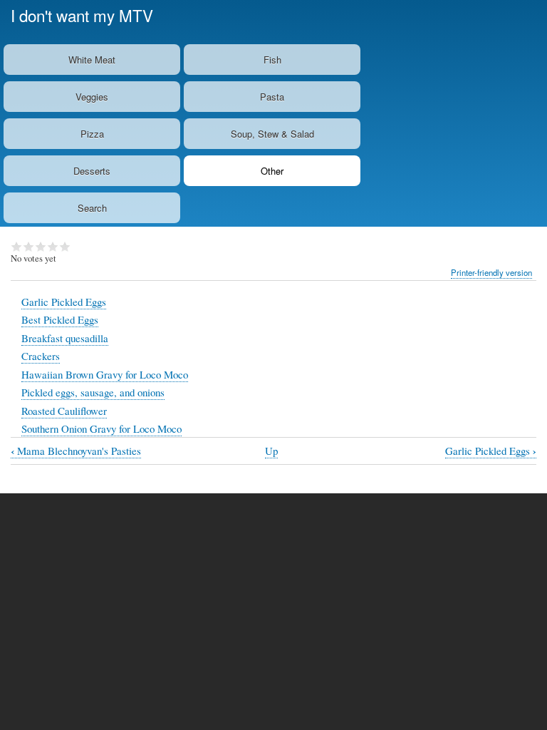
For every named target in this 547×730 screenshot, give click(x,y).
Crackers (40, 356)
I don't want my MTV (82, 15)
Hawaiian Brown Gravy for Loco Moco (104, 374)
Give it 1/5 (17, 246)
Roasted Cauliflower (64, 410)
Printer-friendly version (491, 272)
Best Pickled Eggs (59, 319)
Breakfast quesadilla (64, 338)
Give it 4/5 (53, 246)
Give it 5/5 (65, 246)
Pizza (92, 133)
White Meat (91, 59)
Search (92, 208)
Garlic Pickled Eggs (63, 301)
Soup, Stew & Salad (272, 133)
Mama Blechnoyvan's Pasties (76, 450)
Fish (272, 59)
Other (272, 171)
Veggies (91, 96)
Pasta (272, 96)
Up (271, 450)
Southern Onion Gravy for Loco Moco (101, 428)
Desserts (91, 171)
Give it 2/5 (29, 246)
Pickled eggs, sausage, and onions (93, 392)
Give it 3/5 (41, 246)
